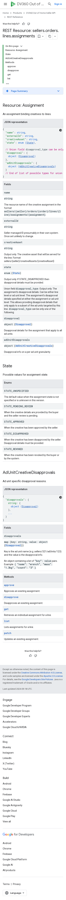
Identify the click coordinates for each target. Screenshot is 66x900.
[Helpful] (23, 23)
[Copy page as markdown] (50, 36)
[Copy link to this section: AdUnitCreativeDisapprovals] (58, 473)
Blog (5, 742)
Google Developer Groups (16, 711)
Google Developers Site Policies (37, 679)
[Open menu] (5, 4)
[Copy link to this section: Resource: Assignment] (47, 106)
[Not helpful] (28, 23)
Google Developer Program (17, 705)
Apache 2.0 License (53, 676)
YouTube (7, 769)
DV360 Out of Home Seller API (31, 4)
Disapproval (26, 156)
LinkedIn (7, 758)
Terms (6, 884)
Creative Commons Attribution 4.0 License (41, 672)
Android (7, 783)
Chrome (7, 789)
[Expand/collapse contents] (21, 46)
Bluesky (7, 747)
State (30, 142)
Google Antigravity (12, 805)
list (6, 621)
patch (7, 633)
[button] (33, 91)
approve (9, 585)
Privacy (17, 884)
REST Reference (15, 17)
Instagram (8, 752)
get (6, 609)
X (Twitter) (8, 763)
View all (7, 821)
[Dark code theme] (60, 130)
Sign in (58, 4)
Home (6, 13)
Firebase (7, 794)
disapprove (11, 597)
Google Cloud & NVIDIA (15, 727)
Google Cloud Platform (15, 859)
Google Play (9, 816)
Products (17, 13)
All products (9, 870)
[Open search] (50, 4)
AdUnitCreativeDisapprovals (36, 166)
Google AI (8, 864)
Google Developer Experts (16, 716)
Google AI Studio (11, 800)
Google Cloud (10, 810)
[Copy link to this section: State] (15, 366)
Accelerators (9, 721)
